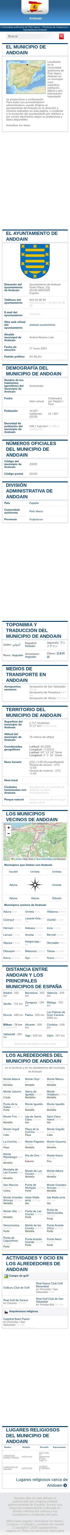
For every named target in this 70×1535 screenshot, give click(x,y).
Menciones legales (20, 1521)
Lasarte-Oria (33, 918)
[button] (8, 828)
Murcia (7, 1015)
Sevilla (7, 1003)
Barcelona (31, 992)
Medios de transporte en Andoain (26, 674)
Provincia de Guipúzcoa (55, 27)
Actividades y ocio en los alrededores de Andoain (34, 1263)
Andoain (35, 18)
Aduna (13, 885)
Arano (50, 957)
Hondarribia (47, 1304)
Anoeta (29, 934)
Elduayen (9, 951)
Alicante (30, 1024)
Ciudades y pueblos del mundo (42, 1524)
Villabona (52, 911)
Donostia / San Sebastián (47, 1291)
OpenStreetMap (44, 858)
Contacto (12, 1524)
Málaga (51, 1002)
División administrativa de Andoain (29, 491)
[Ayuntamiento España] (35, 7)
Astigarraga (32, 941)
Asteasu (30, 928)
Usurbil (13, 871)
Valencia (52, 992)
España (34, 503)
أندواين (16, 644)
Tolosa (51, 951)
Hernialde (53, 942)
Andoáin (30, 646)
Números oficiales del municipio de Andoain (31, 449)
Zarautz (12, 1303)
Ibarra (7, 957)
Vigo (28, 1035)
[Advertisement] (35, 180)
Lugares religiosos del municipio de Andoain (33, 1435)
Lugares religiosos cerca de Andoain (42, 1482)
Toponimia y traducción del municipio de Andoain (33, 630)
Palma (29, 1015)
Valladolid (9, 1034)
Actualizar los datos (18, 125)
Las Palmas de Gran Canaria (56, 1013)
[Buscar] (61, 36)
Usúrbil (51, 919)
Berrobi (51, 934)
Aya (27, 957)
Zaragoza (31, 1002)
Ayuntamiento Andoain (35, 29)
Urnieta (35, 871)
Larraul (7, 934)
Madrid (7, 992)
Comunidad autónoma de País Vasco (20, 27)
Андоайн (17, 655)
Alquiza (7, 942)
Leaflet (17, 858)
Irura (50, 928)
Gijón (50, 1035)
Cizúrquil (8, 919)
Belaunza (31, 951)
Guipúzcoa (36, 519)
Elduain (56, 898)
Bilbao (7, 1024)
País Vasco (36, 511)
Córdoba (52, 1024)
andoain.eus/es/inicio (42, 324)
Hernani (8, 928)
